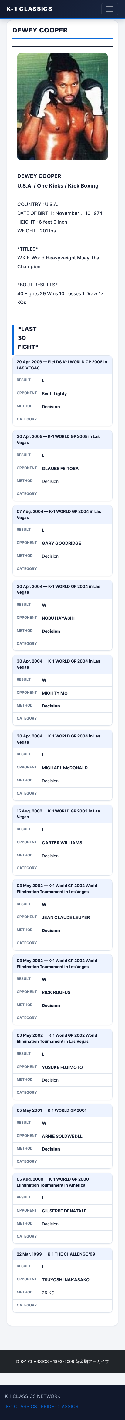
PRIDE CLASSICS (59, 1406)
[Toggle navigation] (109, 9)
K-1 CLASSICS (29, 8)
